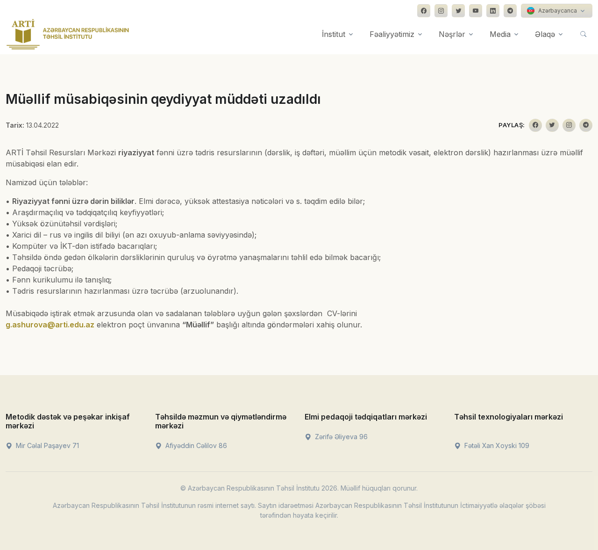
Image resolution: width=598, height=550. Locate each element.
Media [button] (500, 34)
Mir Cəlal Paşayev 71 (46, 445)
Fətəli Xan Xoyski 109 (496, 445)
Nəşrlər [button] (452, 34)
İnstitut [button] (333, 34)
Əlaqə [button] (545, 34)
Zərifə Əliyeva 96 (340, 437)
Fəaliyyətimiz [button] (392, 34)
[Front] (68, 34)
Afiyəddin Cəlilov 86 (195, 445)
